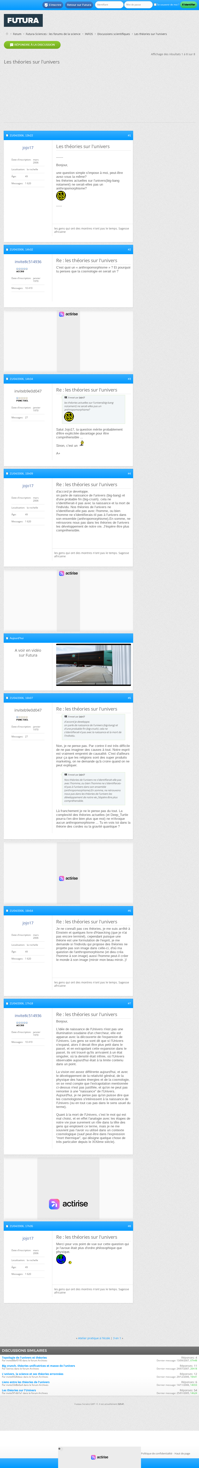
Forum (17, 34)
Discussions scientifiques (113, 34)
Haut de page (182, 1453)
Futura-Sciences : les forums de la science (53, 34)
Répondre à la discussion (32, 45)
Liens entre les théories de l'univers (26, 1382)
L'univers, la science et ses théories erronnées (32, 1374)
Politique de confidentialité (156, 1453)
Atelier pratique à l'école (94, 1338)
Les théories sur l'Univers (19, 1390)
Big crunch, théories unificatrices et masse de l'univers (38, 1366)
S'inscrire (52, 5)
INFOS (89, 34)
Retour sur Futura (79, 5)
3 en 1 (117, 1338)
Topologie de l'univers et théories (24, 1357)
